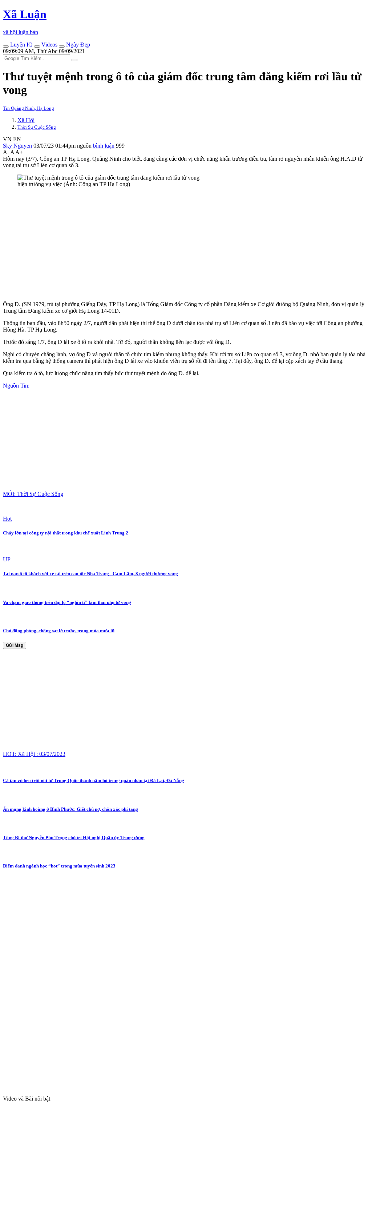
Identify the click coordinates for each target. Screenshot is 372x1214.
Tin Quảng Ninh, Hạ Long (28, 108)
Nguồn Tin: (16, 385)
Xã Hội (26, 120)
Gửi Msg (14, 645)
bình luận (104, 146)
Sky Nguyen (17, 146)
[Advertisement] (186, 244)
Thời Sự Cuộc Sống (36, 127)
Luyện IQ (21, 44)
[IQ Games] (6, 46)
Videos (48, 44)
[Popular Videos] (37, 46)
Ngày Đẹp (77, 44)
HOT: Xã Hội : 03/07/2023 (34, 754)
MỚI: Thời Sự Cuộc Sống (33, 494)
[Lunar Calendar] (62, 46)
